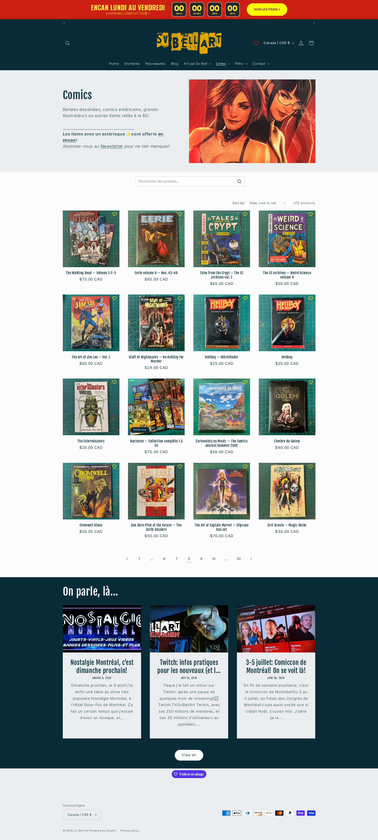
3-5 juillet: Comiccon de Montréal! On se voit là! (276, 666)
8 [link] (189, 559)
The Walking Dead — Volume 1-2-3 (91, 273)
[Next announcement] (314, 23)
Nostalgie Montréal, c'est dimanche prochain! (101, 666)
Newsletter (112, 146)
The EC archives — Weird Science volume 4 (287, 275)
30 (238, 559)
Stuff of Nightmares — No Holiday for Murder (156, 359)
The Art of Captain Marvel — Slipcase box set (222, 527)
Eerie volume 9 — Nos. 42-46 (156, 273)
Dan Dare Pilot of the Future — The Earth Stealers (156, 527)
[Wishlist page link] (256, 43)
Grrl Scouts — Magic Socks (287, 525)
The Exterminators (90, 441)
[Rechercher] (239, 181)
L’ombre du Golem (287, 441)
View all (189, 755)
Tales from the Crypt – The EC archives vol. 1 (221, 275)
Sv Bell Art (81, 830)
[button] (68, 43)
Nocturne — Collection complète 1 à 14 (156, 443)
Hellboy (287, 357)
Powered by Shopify (102, 830)
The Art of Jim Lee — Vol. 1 (91, 357)
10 (214, 559)
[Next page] (251, 559)
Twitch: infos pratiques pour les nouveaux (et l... (189, 666)
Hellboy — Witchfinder (221, 357)
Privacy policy (130, 830)
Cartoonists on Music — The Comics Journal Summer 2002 (221, 443)
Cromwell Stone (91, 525)
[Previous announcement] (64, 23)
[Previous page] (127, 559)
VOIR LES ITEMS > (267, 9)
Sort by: (238, 203)
